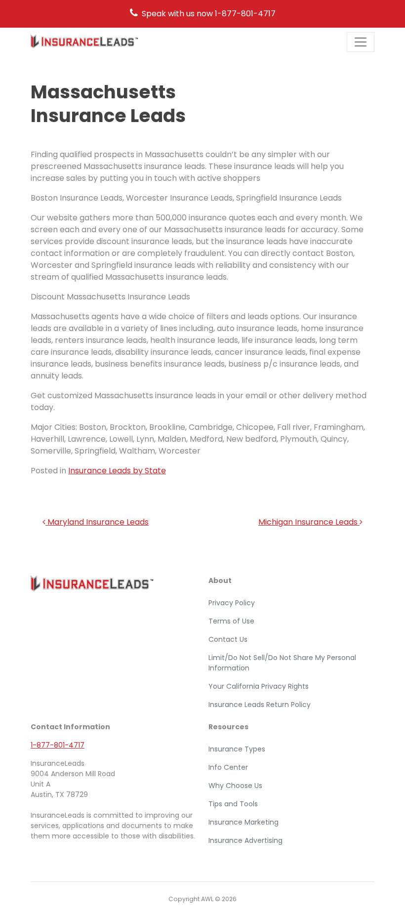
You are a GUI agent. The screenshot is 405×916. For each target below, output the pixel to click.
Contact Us (227, 639)
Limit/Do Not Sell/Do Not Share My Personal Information (282, 663)
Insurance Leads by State (117, 470)
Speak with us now (209, 13)
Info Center (228, 767)
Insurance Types (236, 749)
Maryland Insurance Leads (97, 522)
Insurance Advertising (245, 840)
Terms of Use (231, 621)
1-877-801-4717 (57, 745)
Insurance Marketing (243, 822)
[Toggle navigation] (360, 42)
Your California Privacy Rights (258, 686)
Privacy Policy (231, 603)
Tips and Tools (233, 804)
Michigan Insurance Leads (309, 522)
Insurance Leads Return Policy (259, 704)
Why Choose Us (235, 786)
